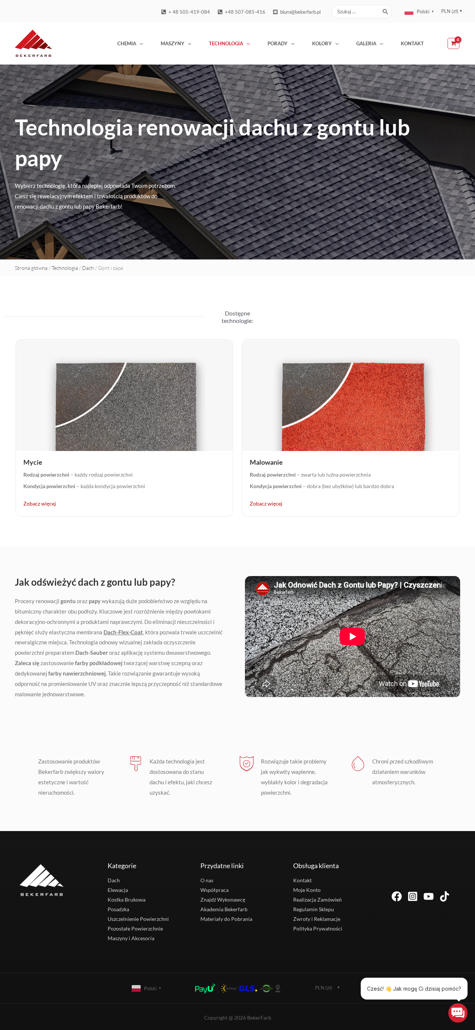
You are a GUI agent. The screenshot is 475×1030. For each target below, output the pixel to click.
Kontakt (412, 43)
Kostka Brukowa (126, 899)
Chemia (126, 43)
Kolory (322, 43)
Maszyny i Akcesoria (131, 938)
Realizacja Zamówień (317, 899)
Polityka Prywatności (317, 928)
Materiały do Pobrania (226, 919)
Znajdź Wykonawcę (222, 899)
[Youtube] (428, 896)
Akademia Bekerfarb (224, 909)
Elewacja (118, 890)
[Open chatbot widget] (458, 1013)
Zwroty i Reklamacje (316, 919)
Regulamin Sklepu (313, 909)
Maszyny (172, 43)
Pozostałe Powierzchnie (135, 928)
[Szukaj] (385, 11)
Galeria (366, 43)
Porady (278, 43)
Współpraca (214, 890)
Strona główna (31, 268)
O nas (206, 880)
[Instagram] (412, 896)
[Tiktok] (444, 896)
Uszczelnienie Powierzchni (138, 919)
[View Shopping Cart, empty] (454, 43)
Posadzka (118, 909)
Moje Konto (307, 890)
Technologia (226, 43)
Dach (88, 268)
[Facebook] (397, 896)
